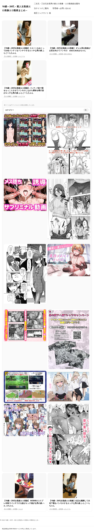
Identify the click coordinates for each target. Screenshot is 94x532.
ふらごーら (21, 56)
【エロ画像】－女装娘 (56, 54)
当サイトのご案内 (41, 8)
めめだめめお (68, 54)
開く (86, 110)
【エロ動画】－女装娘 (10, 56)
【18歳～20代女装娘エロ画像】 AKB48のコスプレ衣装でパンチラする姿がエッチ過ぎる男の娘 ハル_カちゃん (24, 503)
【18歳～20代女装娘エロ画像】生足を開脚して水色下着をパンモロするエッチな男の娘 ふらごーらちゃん (69, 503)
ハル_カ (20, 509)
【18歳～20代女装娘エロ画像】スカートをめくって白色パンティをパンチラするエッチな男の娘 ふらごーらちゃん (24, 50)
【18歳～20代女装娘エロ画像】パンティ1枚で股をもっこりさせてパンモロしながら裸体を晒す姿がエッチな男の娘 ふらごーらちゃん (24, 90)
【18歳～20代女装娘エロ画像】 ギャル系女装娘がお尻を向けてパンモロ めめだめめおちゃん (69, 49)
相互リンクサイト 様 (42, 13)
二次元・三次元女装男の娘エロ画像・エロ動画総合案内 (57, 3)
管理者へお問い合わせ (62, 8)
